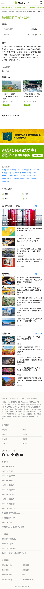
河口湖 (11, 172)
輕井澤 (18, 172)
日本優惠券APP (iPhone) (11, 513)
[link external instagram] (17, 455)
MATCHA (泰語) (7, 480)
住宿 (27, 194)
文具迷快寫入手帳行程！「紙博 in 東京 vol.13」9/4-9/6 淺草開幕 (29, 239)
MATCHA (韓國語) (8, 485)
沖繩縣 (24, 439)
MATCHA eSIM (7, 522)
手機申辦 (6, 181)
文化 (27, 198)
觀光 (6, 198)
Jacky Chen (9, 101)
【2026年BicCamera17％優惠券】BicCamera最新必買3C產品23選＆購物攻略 (29, 290)
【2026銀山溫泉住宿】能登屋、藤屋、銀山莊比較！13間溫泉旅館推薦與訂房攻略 (29, 359)
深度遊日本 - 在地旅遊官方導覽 (13, 527)
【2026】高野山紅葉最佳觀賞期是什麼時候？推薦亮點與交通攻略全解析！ (29, 380)
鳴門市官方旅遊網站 (9, 548)
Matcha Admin (31, 101)
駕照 (35, 175)
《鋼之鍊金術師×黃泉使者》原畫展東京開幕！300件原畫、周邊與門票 (29, 260)
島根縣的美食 (21, 7)
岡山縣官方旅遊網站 (9, 539)
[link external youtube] (22, 455)
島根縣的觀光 (7, 7)
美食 (6, 194)
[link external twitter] (8, 455)
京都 (14, 169)
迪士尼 (10, 178)
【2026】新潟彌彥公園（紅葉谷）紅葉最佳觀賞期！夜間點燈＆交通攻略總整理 (29, 349)
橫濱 (29, 172)
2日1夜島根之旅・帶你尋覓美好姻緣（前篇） (32, 95)
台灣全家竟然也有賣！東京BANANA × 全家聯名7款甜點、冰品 (29, 229)
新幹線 (34, 178)
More (38, 206)
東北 (29, 175)
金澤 (24, 172)
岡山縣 (24, 443)
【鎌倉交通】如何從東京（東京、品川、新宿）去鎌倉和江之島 (29, 319)
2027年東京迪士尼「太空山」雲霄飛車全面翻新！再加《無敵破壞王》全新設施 (29, 251)
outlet (17, 178)
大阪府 (24, 429)
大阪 (9, 169)
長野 (35, 172)
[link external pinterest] (13, 455)
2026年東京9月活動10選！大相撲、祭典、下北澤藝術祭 (29, 338)
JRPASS (36, 169)
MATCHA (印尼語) (8, 494)
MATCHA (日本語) (8, 466)
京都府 (4, 434)
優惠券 (32, 7)
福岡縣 (4, 439)
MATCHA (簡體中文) (9, 490)
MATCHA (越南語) (8, 499)
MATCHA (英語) (7, 471)
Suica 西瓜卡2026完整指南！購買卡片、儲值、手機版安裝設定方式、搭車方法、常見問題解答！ (29, 279)
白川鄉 (24, 175)
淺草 (28, 178)
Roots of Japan (7, 543)
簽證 (22, 178)
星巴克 (17, 175)
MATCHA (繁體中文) (9, 476)
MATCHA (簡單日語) (9, 504)
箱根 (11, 175)
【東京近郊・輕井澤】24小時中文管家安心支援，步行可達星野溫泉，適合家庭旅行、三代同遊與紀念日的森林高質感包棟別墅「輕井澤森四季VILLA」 (29, 302)
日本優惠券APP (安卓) (10, 517)
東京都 (4, 429)
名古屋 (20, 169)
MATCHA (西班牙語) (9, 508)
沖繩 (4, 169)
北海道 (5, 172)
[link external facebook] (4, 455)
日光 (4, 178)
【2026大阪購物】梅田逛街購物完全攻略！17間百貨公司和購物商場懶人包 (29, 310)
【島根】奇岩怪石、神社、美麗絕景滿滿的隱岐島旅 (11, 96)
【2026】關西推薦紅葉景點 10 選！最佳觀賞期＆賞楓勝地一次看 (29, 369)
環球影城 (28, 169)
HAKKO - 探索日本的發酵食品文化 (14, 553)
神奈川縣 (5, 443)
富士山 (5, 175)
